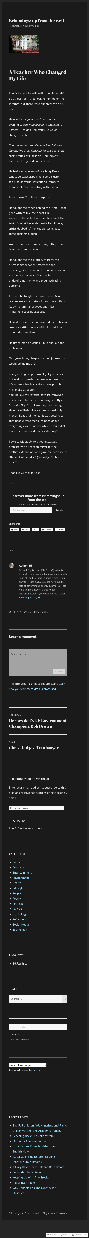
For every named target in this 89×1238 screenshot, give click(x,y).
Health (17, 883)
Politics (17, 909)
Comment (59, 672)
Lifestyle (18, 888)
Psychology (19, 914)
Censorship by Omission (27, 1172)
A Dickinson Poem (24, 1183)
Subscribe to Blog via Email (29, 779)
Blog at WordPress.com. (55, 1213)
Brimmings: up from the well (36, 20)
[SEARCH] (64, 999)
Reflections (40, 611)
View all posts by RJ (29, 597)
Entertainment (22, 872)
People (17, 893)
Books (16, 862)
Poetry (17, 898)
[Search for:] (35, 999)
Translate (34, 1070)
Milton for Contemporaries (29, 1141)
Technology (20, 929)
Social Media (21, 924)
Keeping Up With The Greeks (31, 1177)
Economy (18, 867)
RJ (14, 611)
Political (18, 903)
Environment (21, 878)
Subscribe (59, 510)
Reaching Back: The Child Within (33, 1136)
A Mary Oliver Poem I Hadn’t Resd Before (38, 1167)
